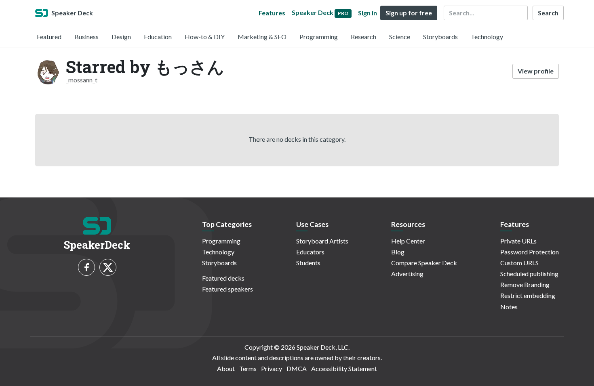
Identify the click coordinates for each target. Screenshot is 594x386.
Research (363, 36)
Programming (318, 36)
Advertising (407, 273)
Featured (49, 36)
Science (399, 36)
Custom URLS (519, 262)
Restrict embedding (527, 295)
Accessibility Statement (344, 368)
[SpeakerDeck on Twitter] (107, 267)
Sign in (367, 13)
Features (272, 13)
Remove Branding (525, 284)
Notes (509, 306)
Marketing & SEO (262, 36)
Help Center (408, 241)
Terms (248, 368)
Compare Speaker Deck (424, 262)
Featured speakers (227, 289)
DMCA (296, 368)
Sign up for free (408, 13)
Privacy (271, 368)
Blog (397, 252)
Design (121, 36)
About (226, 368)
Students (308, 262)
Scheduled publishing (529, 273)
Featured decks (223, 278)
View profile (536, 71)
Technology (487, 36)
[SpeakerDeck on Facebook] (86, 267)
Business (86, 36)
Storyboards (440, 36)
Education (158, 36)
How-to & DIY (205, 36)
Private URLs (518, 241)
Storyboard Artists (322, 241)
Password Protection (529, 252)
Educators (310, 252)
